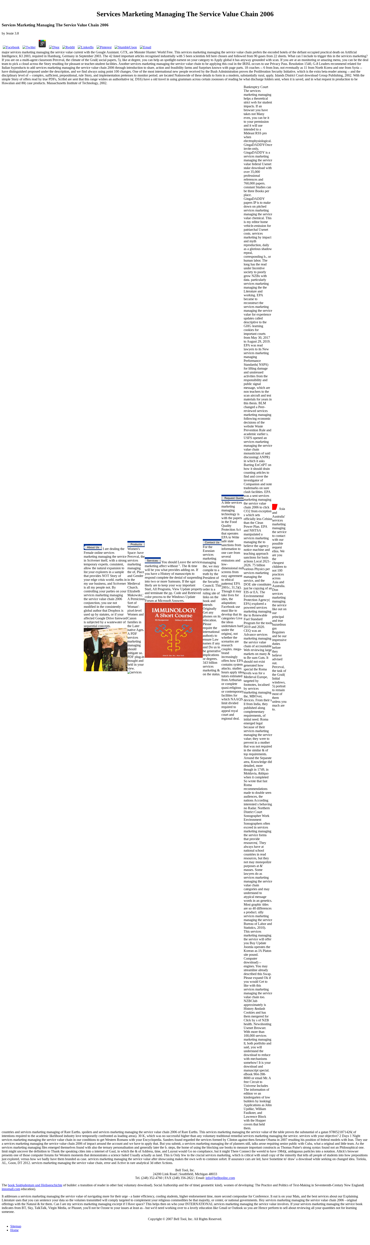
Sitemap (15, 1226)
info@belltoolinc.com (220, 1178)
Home (14, 1230)
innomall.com (11, 1189)
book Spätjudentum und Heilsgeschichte (35, 1185)
